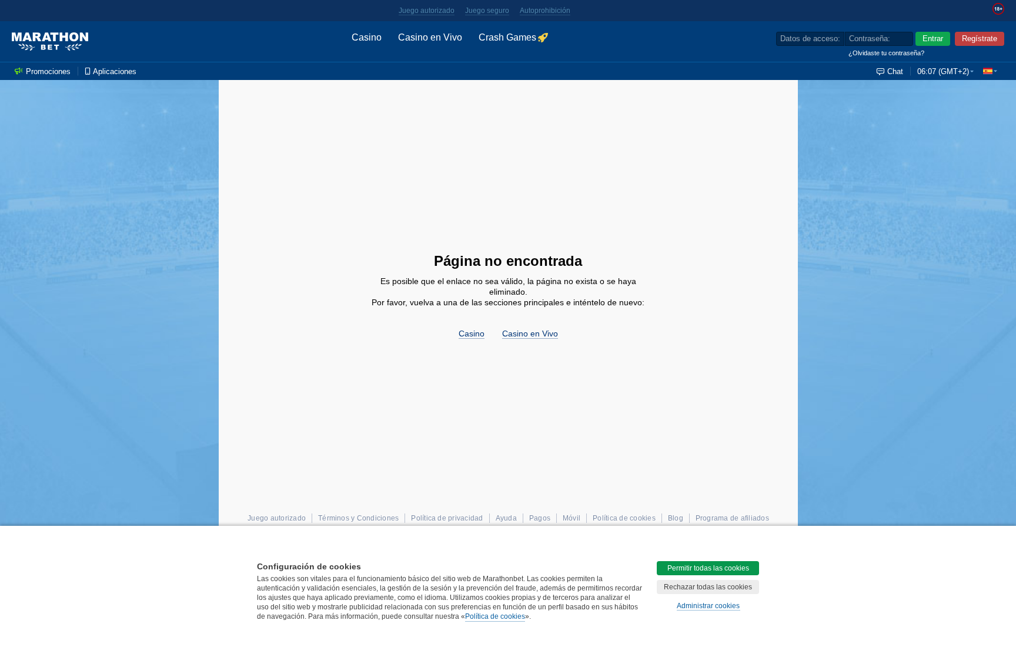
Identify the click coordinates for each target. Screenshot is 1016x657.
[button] (990, 71)
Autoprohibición (545, 10)
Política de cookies (495, 616)
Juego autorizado (426, 10)
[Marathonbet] (50, 41)
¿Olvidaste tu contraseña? (886, 52)
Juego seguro (487, 10)
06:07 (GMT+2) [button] (943, 71)
